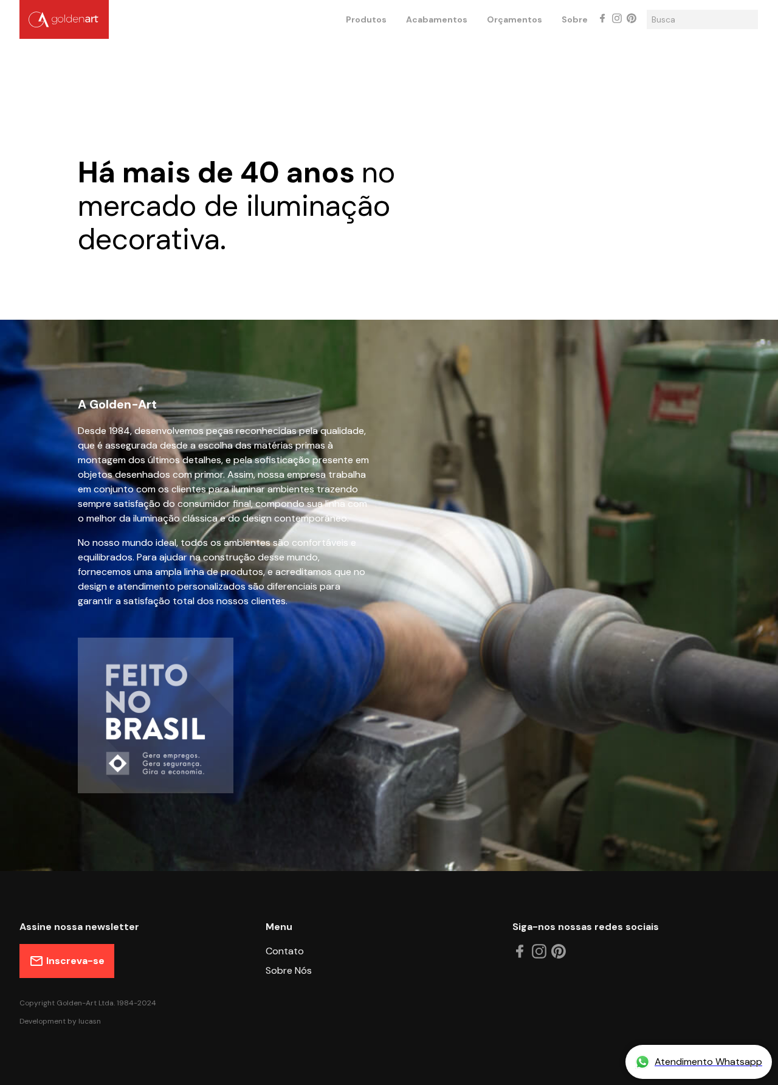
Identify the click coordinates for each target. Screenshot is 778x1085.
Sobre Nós (289, 970)
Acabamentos (436, 19)
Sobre (575, 19)
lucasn (89, 1021)
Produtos (366, 19)
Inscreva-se (75, 960)
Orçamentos (514, 19)
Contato (285, 951)
